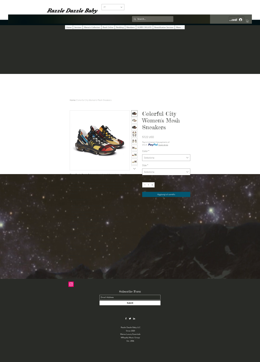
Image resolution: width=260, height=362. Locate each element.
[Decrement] (144, 184)
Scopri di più (163, 145)
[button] (247, 21)
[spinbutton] (148, 184)
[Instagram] (71, 284)
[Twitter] (130, 318)
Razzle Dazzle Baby (72, 10)
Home (72, 100)
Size (145, 165)
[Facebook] (126, 318)
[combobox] (166, 157)
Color (145, 150)
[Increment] (152, 184)
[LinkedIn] (134, 318)
